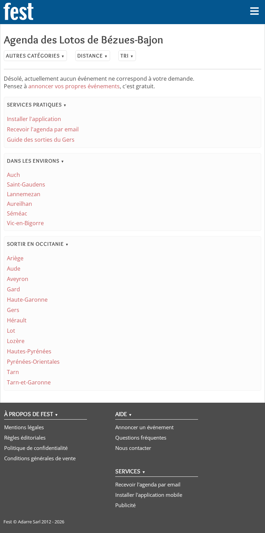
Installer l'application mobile (148, 494)
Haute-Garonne (27, 299)
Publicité (125, 505)
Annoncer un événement (144, 427)
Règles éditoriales (25, 437)
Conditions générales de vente (40, 458)
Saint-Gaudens (26, 184)
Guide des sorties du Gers (41, 139)
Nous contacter (133, 447)
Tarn (13, 372)
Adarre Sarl (29, 522)
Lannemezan (23, 194)
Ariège (15, 258)
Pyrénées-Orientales (33, 361)
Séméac (17, 213)
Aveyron (17, 279)
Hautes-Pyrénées (29, 351)
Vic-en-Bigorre (25, 223)
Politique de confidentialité (36, 447)
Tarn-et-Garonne (29, 382)
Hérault (17, 320)
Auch (13, 175)
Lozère (15, 341)
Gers (13, 310)
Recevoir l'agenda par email (43, 129)
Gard (13, 289)
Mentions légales (24, 427)
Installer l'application (34, 119)
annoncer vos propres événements (74, 86)
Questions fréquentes (140, 437)
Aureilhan (19, 204)
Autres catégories (35, 55)
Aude (13, 268)
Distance (92, 55)
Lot (11, 330)
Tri (127, 55)
